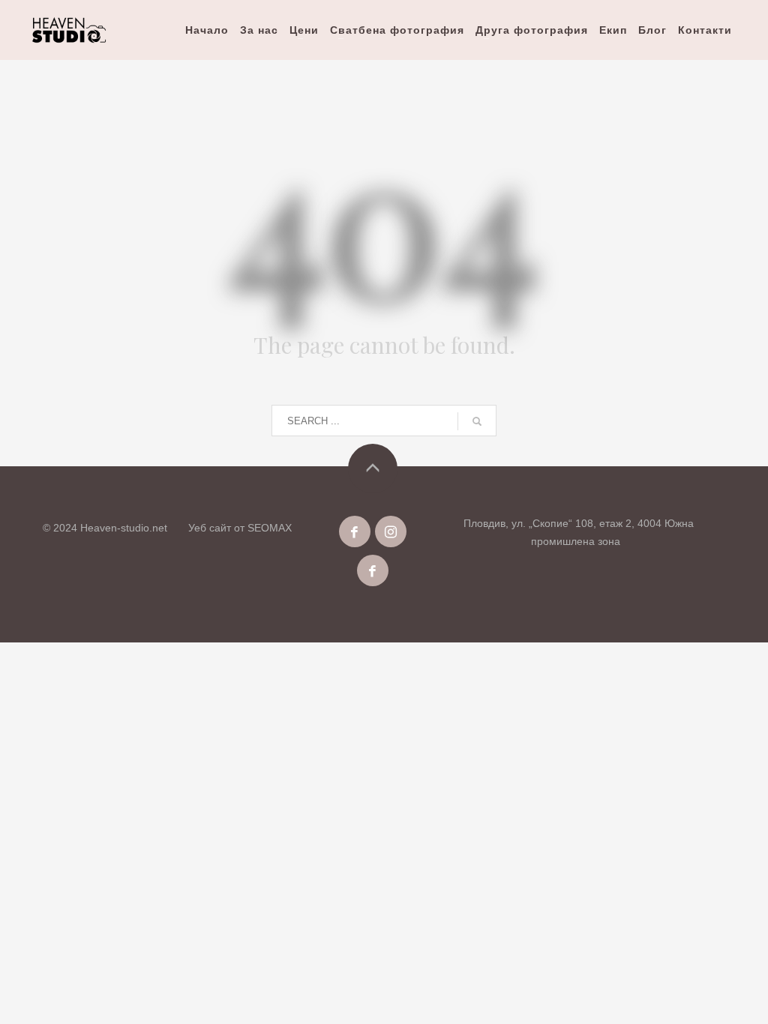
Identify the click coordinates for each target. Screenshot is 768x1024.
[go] (477, 421)
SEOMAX (270, 528)
